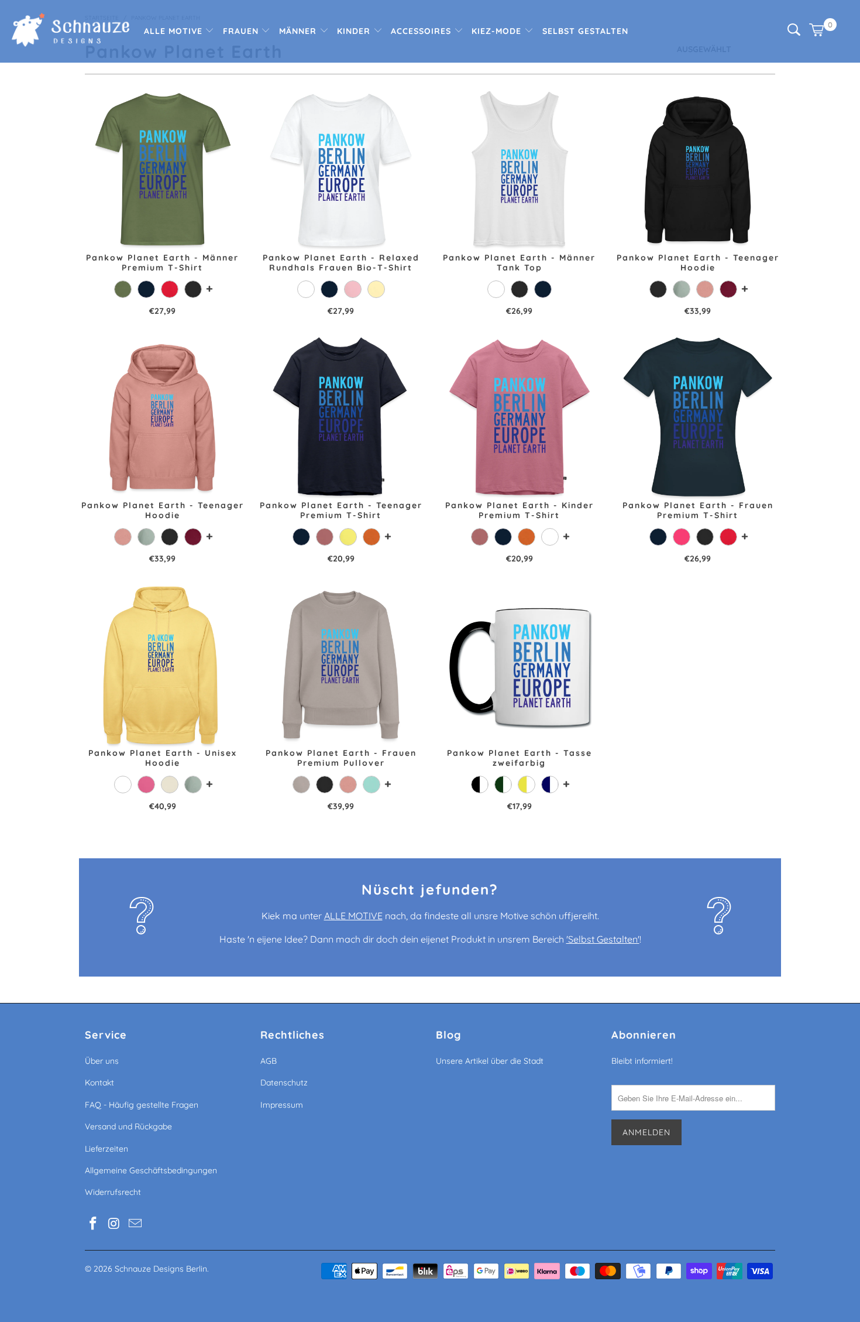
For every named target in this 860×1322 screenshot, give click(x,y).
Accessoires (422, 31)
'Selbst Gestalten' (602, 939)
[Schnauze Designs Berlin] (70, 31)
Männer (299, 31)
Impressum (281, 1105)
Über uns (102, 1061)
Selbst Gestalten (585, 31)
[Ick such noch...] (793, 33)
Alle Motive (174, 31)
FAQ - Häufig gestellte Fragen (141, 1105)
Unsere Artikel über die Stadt (489, 1061)
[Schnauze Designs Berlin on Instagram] (114, 1224)
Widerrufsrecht (113, 1192)
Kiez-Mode (498, 31)
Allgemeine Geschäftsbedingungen (151, 1170)
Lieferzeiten (106, 1148)
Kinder (355, 31)
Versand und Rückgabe (128, 1126)
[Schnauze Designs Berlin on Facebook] (93, 1224)
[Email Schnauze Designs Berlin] (135, 1224)
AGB (268, 1061)
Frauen (242, 31)
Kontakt (99, 1082)
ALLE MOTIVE (353, 916)
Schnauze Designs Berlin (161, 1268)
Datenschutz (284, 1082)
